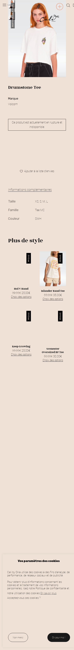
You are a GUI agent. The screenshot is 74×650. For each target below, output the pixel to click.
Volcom (13, 104)
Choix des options (21, 296)
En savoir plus (48, 593)
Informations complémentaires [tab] (30, 189)
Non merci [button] (18, 637)
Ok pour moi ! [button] (58, 637)
